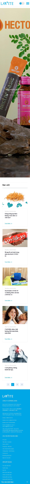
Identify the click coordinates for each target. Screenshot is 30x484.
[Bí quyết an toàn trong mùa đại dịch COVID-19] (15, 238)
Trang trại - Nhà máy (7, 446)
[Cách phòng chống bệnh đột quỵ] (15, 354)
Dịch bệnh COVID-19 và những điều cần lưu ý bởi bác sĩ (12, 292)
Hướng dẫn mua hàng (7, 477)
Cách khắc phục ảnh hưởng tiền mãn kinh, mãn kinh (11, 331)
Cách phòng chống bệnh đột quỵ (11, 368)
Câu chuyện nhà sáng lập (8, 448)
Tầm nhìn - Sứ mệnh (6, 442)
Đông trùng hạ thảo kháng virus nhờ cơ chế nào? (11, 215)
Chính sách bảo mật (6, 474)
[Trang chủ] (7, 95)
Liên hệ (4, 470)
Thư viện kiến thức (6, 465)
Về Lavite (4, 439)
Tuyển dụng (5, 468)
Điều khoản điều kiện (7, 472)
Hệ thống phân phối (6, 455)
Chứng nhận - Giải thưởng (8, 451)
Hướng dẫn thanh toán (7, 479)
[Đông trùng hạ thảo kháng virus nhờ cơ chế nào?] (15, 200)
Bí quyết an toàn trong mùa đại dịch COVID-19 (12, 254)
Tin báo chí (5, 453)
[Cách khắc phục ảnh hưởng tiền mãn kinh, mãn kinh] (15, 315)
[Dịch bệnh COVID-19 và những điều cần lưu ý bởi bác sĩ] (15, 277)
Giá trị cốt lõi (5, 444)
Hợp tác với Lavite (6, 457)
